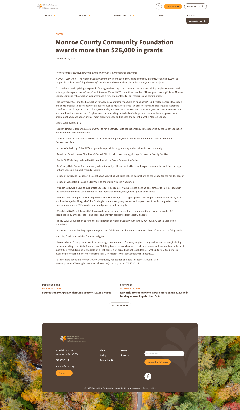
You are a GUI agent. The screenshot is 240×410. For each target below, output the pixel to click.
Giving (83, 15)
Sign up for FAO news (157, 362)
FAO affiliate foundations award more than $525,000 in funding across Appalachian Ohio (154, 294)
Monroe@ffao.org (65, 366)
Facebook (147, 376)
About (48, 15)
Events (191, 15)
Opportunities (122, 15)
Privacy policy (149, 388)
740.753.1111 (62, 360)
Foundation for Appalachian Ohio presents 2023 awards (76, 292)
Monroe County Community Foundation (47, 6)
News (161, 15)
